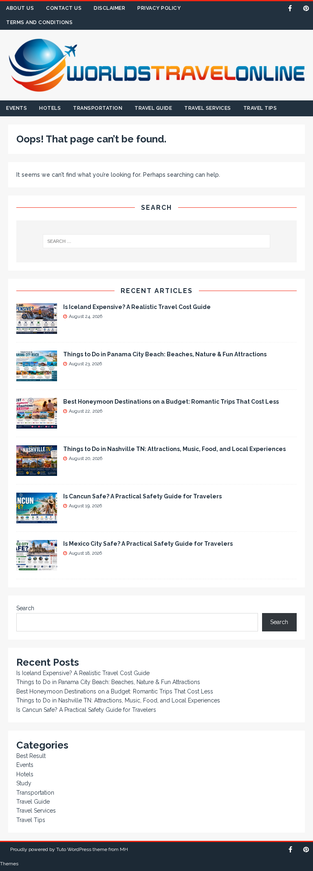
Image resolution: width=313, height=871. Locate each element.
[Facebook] (290, 8)
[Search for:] (156, 241)
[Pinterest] (306, 8)
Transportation (97, 108)
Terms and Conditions (39, 22)
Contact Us (64, 8)
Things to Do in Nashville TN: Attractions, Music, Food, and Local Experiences (174, 449)
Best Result (31, 756)
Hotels (50, 108)
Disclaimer (109, 8)
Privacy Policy (159, 8)
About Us (20, 8)
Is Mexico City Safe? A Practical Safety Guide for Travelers (148, 543)
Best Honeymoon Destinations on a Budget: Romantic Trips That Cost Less (171, 401)
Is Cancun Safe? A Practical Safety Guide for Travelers (142, 496)
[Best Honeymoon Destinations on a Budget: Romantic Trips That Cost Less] (36, 424)
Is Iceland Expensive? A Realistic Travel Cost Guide (137, 307)
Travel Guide (153, 108)
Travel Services (207, 108)
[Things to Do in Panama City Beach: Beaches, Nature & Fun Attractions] (36, 376)
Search (25, 608)
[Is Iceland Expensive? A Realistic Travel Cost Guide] (36, 329)
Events (16, 108)
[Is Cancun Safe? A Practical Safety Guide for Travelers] (36, 518)
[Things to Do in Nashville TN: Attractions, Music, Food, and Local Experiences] (36, 471)
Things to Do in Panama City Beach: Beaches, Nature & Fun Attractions (165, 354)
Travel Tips (260, 108)
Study (23, 783)
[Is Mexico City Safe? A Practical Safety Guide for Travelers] (36, 566)
